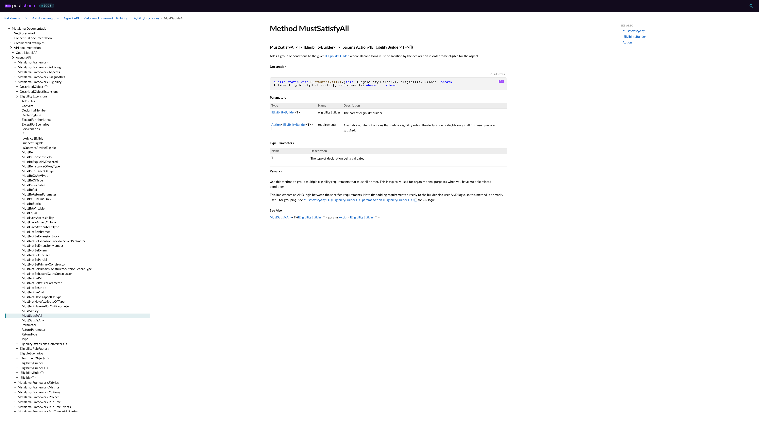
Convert (27, 106)
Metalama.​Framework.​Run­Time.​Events (44, 407)
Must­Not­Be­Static (34, 287)
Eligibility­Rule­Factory (34, 348)
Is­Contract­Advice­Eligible (39, 147)
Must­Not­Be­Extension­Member (42, 245)
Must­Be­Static (31, 203)
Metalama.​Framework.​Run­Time (39, 402)
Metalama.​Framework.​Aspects (39, 72)
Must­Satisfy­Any (33, 320)
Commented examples (29, 43)
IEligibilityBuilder (336, 56)
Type (25, 339)
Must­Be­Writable (33, 208)
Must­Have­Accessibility (38, 217)
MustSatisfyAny (281, 217)
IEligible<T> (28, 377)
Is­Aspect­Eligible (32, 143)
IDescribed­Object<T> (34, 358)
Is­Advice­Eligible (32, 138)
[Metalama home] (20, 6)
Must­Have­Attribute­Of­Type (40, 227)
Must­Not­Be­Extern (34, 250)
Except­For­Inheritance (36, 119)
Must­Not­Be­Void (33, 292)
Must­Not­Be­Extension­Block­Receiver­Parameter (53, 241)
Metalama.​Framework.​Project (38, 397)
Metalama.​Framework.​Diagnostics (41, 77)
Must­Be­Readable (33, 185)
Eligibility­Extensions (33, 96)
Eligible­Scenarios (31, 353)
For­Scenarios (31, 129)
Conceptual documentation (33, 38)
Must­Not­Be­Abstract (36, 231)
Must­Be (27, 152)
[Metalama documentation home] (26, 18)
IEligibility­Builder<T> (34, 368)
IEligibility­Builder (31, 363)
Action (276, 124)
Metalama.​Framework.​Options (39, 392)
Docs (47, 6)
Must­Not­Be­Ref (32, 278)
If (23, 133)
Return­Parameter (33, 329)
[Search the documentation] (751, 6)
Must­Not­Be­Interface (36, 255)
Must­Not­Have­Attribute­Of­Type (43, 301)
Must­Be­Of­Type (32, 180)
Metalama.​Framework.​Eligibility (39, 82)
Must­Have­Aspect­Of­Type (39, 222)
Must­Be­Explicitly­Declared (40, 161)
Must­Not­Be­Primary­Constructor (44, 264)
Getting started (24, 33)
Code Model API (27, 52)
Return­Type (29, 334)
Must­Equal (29, 213)
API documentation (27, 47)
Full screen (499, 74)
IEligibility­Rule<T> (32, 372)
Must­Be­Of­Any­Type (35, 175)
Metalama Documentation (30, 28)
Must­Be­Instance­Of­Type (38, 171)
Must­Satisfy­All (32, 315)
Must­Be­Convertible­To (37, 157)
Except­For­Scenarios (35, 124)
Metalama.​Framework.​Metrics (38, 387)
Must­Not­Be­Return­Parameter (42, 283)
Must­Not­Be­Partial (34, 259)
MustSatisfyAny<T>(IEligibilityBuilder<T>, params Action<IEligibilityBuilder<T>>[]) (360, 200)
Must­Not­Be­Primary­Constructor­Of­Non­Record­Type (57, 269)
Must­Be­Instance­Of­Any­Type (41, 166)
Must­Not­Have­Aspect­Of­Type (41, 297)
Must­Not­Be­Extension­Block (40, 236)
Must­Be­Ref (29, 189)
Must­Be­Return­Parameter (39, 194)
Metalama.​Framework (33, 62)
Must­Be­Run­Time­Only (36, 199)
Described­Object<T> (34, 86)
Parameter (29, 325)
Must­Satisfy (30, 311)
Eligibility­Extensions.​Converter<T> (44, 344)
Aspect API (23, 57)
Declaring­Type (31, 115)
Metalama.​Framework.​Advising (39, 67)
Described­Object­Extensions (39, 91)
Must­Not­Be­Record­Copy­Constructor (47, 273)
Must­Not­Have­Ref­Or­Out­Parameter (46, 306)
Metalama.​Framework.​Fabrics (38, 382)
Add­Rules (28, 101)
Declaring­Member (34, 110)
